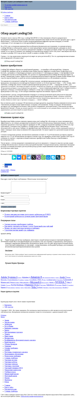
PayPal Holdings (18, 285)
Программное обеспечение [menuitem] (14, 354)
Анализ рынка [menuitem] (10, 322)
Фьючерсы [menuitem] (8, 380)
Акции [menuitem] (7, 320)
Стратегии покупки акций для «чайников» (19, 230)
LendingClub (5, 171)
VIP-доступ (9, 9)
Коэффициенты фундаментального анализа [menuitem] (20, 340)
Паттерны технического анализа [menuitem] (16, 352)
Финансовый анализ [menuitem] (12, 374)
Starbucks (17, 287)
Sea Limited (59, 285)
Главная (7, 16)
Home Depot (60, 279)
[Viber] (38, 157)
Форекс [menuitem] (7, 378)
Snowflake (71, 285)
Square (4, 287)
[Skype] (53, 157)
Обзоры (12, 170)
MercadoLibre (25, 282)
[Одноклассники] (24, 157)
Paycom (9, 285)
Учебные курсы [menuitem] (10, 372)
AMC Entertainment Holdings (48, 277)
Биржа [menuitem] (7, 330)
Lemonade (68, 280)
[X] (33, 157)
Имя (2, 196)
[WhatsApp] (43, 157)
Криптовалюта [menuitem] (10, 342)
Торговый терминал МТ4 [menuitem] (14, 368)
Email (2, 199)
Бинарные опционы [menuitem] (11, 328)
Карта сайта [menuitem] (9, 387)
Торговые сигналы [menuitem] (11, 364)
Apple (63, 277)
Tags (6, 166)
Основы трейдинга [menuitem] (11, 348)
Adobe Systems (9, 277)
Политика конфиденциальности (16, 5)
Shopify (65, 285)
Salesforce (51, 285)
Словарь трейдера (11, 21)
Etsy (40, 280)
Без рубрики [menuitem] (9, 326)
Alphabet (26, 277)
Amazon (36, 277)
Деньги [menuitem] (7, 334)
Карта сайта (9, 18)
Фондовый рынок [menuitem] (11, 376)
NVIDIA (60, 282)
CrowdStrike (33, 280)
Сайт (2, 203)
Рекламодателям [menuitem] (11, 389)
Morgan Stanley (45, 282)
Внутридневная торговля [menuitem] (14, 332)
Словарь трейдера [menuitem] (11, 358)
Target (22, 287)
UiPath (40, 287)
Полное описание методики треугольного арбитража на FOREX (28, 214)
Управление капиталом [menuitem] (13, 370)
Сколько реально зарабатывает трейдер (19, 224)
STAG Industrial (11, 287)
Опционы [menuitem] (8, 346)
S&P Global (43, 285)
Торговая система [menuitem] (11, 360)
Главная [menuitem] (7, 385)
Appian (57, 277)
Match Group (15, 282)
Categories (8, 164)
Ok (22, 396)
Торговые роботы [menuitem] (11, 362)
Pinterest (30, 285)
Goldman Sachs (52, 280)
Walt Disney (46, 287)
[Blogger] (63, 157)
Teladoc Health (27, 287)
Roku (37, 285)
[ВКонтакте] (19, 157)
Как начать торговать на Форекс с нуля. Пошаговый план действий (29, 226)
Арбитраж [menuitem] (8, 324)
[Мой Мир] (48, 157)
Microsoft (35, 282)
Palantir (3, 285)
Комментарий (6, 193)
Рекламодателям (11, 20)
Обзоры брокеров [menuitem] (11, 344)
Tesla (34, 287)
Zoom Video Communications (55, 287)
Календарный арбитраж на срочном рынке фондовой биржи (26, 216)
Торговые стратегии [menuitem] (12, 366)
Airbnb (20, 277)
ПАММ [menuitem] (7, 350)
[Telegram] (28, 157)
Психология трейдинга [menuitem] (13, 356)
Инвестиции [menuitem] (9, 336)
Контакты (8, 7)
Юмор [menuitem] (7, 382)
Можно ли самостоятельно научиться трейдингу (22, 228)
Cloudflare (21, 279)
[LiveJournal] (58, 157)
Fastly (44, 279)
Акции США (5, 170)
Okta (68, 282)
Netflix (52, 282)
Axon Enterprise (13, 280)
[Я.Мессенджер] (14, 157)
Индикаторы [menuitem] (9, 338)
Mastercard (6, 282)
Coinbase (27, 279)
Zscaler (65, 287)
